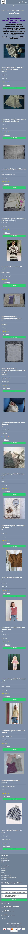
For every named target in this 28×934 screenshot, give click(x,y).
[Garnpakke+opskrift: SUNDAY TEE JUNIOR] (14, 715)
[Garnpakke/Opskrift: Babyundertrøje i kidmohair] (14, 301)
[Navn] (14, 886)
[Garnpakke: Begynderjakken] (14, 562)
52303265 (11, 912)
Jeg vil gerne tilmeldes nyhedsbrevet (14, 892)
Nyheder (3, 870)
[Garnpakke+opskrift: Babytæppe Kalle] (14, 459)
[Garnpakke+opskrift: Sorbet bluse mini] (14, 664)
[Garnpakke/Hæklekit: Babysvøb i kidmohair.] (14, 407)
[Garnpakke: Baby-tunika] (14, 765)
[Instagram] (5, 919)
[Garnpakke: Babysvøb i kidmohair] (14, 154)
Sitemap (3, 879)
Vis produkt (14, 87)
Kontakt (3, 874)
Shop (2, 872)
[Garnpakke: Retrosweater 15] (14, 252)
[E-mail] (14, 889)
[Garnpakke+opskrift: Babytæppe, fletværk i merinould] (14, 203)
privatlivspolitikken (10, 896)
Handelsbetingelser (6, 875)
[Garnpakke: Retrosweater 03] (14, 815)
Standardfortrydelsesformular (8, 877)
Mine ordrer (4, 858)
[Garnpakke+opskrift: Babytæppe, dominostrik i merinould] (14, 104)
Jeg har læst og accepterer (12, 896)
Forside (3, 868)
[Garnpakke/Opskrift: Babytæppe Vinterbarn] (14, 510)
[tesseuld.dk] (3, 2)
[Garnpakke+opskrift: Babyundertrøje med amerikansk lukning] (14, 353)
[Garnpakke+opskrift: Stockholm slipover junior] (14, 612)
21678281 (6, 912)
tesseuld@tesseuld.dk (9, 916)
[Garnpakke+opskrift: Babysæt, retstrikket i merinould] (14, 52)
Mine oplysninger (5, 860)
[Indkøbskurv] (23, 2)
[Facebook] (2, 919)
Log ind (3, 862)
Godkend (14, 899)
